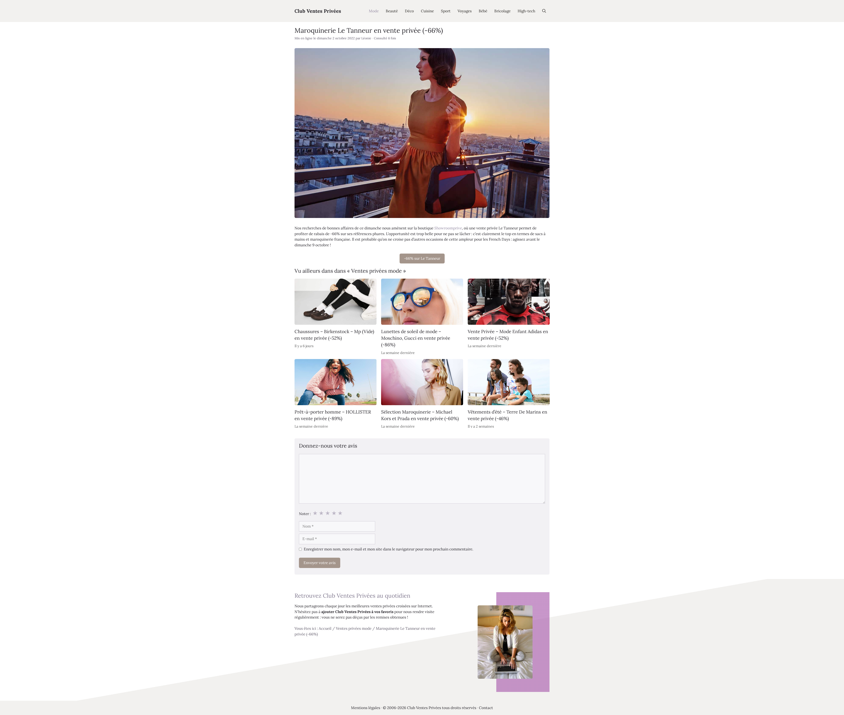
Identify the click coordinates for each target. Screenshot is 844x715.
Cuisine (427, 11)
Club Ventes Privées (318, 11)
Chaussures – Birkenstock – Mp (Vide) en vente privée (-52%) (334, 334)
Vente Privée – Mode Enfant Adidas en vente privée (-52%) (508, 334)
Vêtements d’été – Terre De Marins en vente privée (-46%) (507, 415)
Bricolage (502, 11)
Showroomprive (448, 228)
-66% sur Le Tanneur (422, 258)
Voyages (465, 11)
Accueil (325, 628)
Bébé (483, 11)
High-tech (526, 11)
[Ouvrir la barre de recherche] (544, 11)
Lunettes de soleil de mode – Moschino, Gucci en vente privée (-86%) (415, 338)
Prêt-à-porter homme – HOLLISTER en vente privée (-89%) (333, 415)
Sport (446, 11)
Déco (409, 11)
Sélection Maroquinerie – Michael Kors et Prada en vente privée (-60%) (420, 415)
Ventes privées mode (353, 628)
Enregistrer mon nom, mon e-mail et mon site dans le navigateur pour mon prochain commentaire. (388, 549)
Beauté (392, 11)
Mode (374, 11)
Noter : (305, 513)
